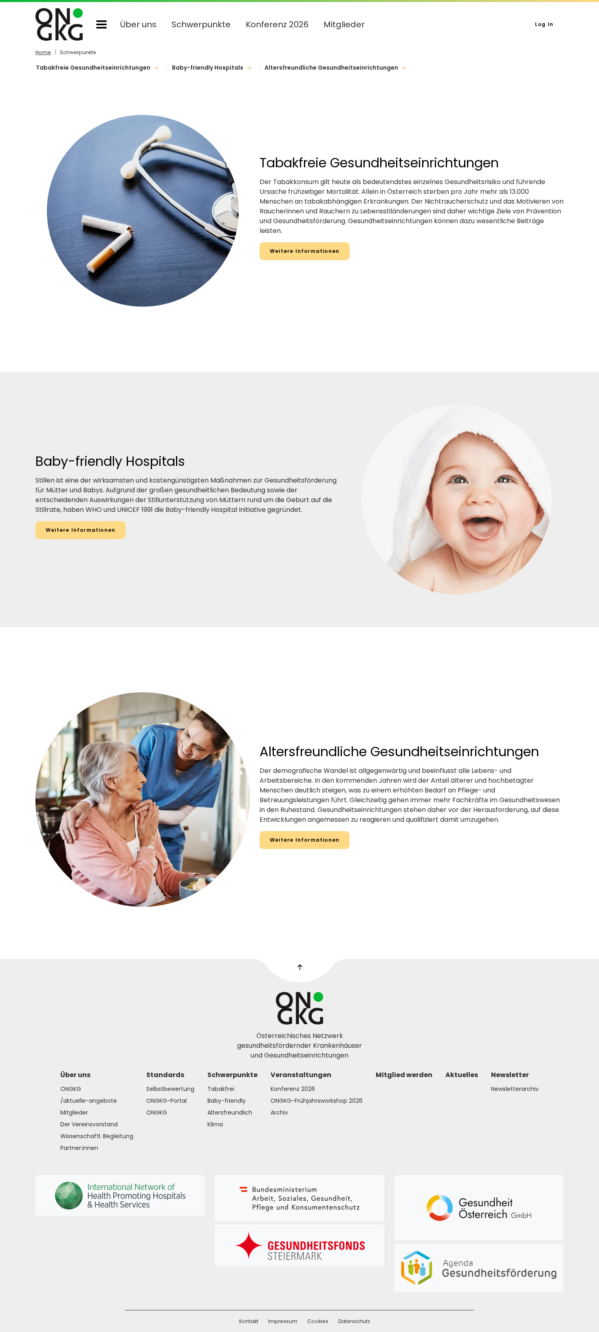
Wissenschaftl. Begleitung (96, 1136)
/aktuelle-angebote (88, 1101)
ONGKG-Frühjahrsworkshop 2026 (317, 1101)
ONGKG (70, 1089)
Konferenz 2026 (277, 24)
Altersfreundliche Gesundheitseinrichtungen (331, 68)
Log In (544, 24)
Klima (215, 1124)
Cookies (317, 1321)
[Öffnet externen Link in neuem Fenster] (299, 1198)
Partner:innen (79, 1148)
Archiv (279, 1112)
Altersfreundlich (229, 1112)
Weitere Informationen (304, 251)
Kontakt (248, 1321)
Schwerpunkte (201, 24)
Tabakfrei (220, 1089)
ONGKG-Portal (166, 1101)
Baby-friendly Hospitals (208, 68)
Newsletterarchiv (515, 1089)
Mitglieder (344, 24)
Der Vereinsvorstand (89, 1124)
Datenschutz (354, 1321)
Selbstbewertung (170, 1089)
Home (43, 52)
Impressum (282, 1321)
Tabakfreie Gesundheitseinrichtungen (94, 68)
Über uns (138, 24)
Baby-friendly (226, 1101)
